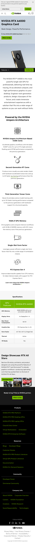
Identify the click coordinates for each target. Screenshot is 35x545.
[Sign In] (32, 13)
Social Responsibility (10, 508)
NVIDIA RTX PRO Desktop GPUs (14, 417)
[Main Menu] (2, 13)
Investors (6, 504)
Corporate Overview (22, 495)
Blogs (5, 446)
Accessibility (23, 534)
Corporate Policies (10, 536)
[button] (29, 14)
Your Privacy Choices (22, 531)
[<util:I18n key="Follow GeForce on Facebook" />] (9, 523)
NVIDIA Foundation (17, 500)
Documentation (8, 463)
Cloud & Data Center (10, 425)
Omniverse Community (11, 483)
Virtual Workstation (9, 430)
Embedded (22, 430)
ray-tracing (14, 176)
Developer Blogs (14, 446)
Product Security (24, 536)
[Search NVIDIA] (5, 13)
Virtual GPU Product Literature (13, 459)
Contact (17, 538)
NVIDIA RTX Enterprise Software (14, 434)
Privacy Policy (8, 531)
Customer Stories (9, 450)
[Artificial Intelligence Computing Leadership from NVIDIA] (16, 13)
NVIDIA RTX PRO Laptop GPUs (13, 421)
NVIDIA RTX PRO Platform (12, 413)
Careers (5, 500)
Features (4, 70)
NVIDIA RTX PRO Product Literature (15, 454)
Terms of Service (11, 534)
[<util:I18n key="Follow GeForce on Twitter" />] (19, 523)
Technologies (24, 508)
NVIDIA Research (17, 504)
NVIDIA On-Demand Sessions (13, 467)
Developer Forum (9, 479)
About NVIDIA (7, 495)
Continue (28, 9)
